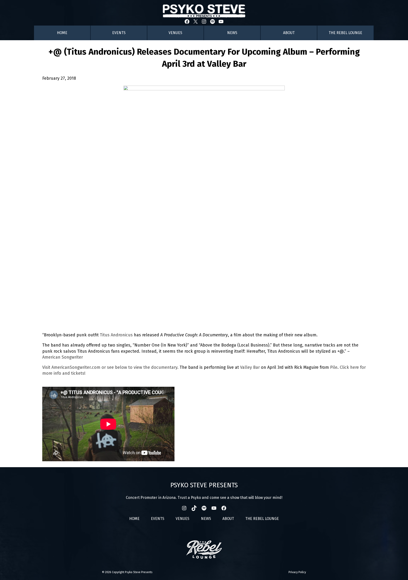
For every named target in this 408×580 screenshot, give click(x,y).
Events (119, 33)
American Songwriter (62, 357)
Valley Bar (250, 367)
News (232, 33)
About (289, 33)
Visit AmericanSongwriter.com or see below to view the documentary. (110, 367)
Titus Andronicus (116, 335)
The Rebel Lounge (345, 33)
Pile (333, 367)
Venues (175, 33)
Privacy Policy (297, 572)
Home (62, 33)
